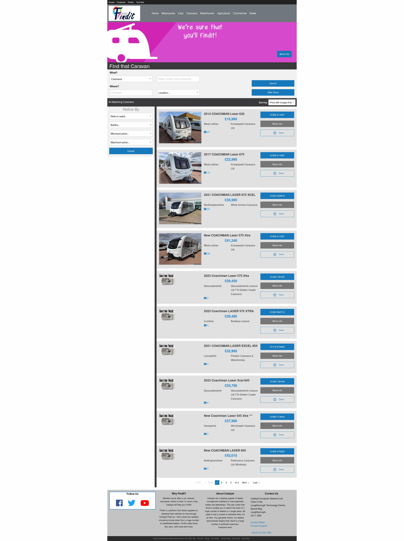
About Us (200, 538)
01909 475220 (277, 451)
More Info (284, 54)
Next (245, 483)
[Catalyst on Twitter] (131, 504)
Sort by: (263, 102)
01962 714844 (277, 416)
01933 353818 (277, 195)
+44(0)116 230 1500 (261, 532)
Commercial (240, 13)
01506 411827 (277, 114)
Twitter (131, 2)
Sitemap (207, 538)
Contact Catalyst (226, 538)
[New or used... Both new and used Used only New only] (131, 117)
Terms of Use (236, 538)
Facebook (121, 2)
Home (155, 13)
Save (281, 132)
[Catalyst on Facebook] (119, 504)
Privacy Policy (245, 538)
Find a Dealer (215, 538)
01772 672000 (277, 346)
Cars (180, 13)
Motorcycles (168, 13)
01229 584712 (277, 312)
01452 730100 (277, 276)
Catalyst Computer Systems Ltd (177, 538)
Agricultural (223, 13)
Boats (253, 13)
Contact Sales (258, 522)
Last (256, 483)
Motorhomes (207, 13)
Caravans (191, 13)
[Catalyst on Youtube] (144, 504)
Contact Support (259, 525)
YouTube (140, 2)
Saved (111, 2)
